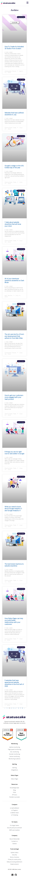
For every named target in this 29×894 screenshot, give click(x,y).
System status (14, 852)
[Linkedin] (12, 874)
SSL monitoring (14, 752)
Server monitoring (15, 756)
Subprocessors (14, 864)
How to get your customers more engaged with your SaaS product (14, 397)
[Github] (15, 874)
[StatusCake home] (8, 3)
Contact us (14, 841)
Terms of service (14, 857)
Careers (14, 843)
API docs (14, 795)
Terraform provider (14, 797)
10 (22, 708)
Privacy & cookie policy (14, 859)
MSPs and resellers (14, 830)
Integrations (14, 770)
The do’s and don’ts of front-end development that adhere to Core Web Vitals (14, 336)
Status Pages (14, 779)
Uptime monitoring (14, 747)
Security (14, 855)
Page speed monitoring (14, 749)
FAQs (14, 792)
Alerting (14, 767)
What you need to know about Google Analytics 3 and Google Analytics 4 (13, 508)
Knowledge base (14, 787)
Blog (14, 790)
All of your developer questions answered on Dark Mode (14, 280)
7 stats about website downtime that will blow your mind (13, 224)
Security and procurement (14, 827)
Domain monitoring (14, 754)
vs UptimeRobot (14, 808)
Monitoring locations (14, 758)
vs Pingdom (14, 810)
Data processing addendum (14, 862)
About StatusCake (14, 839)
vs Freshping (14, 815)
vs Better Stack (14, 812)
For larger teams (14, 825)
